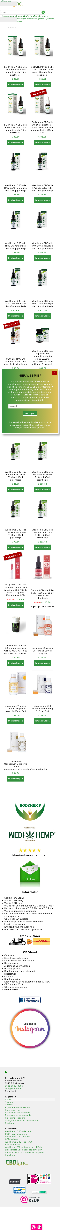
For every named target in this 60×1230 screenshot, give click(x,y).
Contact (8, 976)
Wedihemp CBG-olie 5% (17, 1136)
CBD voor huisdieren (16, 1134)
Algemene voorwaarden (17, 966)
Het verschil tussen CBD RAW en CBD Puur (28, 908)
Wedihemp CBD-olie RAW (18, 1142)
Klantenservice (12, 979)
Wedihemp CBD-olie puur (18, 1131)
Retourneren (11, 963)
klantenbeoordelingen (30, 855)
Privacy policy (12, 968)
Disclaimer (10, 974)
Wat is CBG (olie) (14, 903)
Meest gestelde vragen (16, 958)
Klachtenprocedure (15, 1118)
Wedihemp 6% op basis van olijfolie (24, 1147)
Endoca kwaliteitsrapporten (19, 927)
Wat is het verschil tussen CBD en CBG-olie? (29, 905)
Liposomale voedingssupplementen (23, 1150)
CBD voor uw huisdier (16, 919)
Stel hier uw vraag (14, 898)
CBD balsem (11, 1139)
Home (8, 1099)
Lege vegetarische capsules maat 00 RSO (27, 981)
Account (9, 1102)
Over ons (9, 955)
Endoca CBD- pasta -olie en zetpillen (24, 1152)
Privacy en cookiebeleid (17, 1112)
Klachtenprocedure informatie (20, 971)
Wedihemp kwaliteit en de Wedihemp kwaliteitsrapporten (24, 922)
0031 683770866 (14, 1086)
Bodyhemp (10, 1155)
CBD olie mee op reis (16, 987)
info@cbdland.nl (13, 1088)
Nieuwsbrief (11, 989)
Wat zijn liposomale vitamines (20, 911)
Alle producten (12, 1144)
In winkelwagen (15, 84)
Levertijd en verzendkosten (19, 960)
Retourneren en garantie (18, 1115)
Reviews (9, 1123)
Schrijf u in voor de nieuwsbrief (21, 1120)
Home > (12, 27)
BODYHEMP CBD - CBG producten (23, 929)
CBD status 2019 (13, 984)
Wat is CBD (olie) (14, 900)
